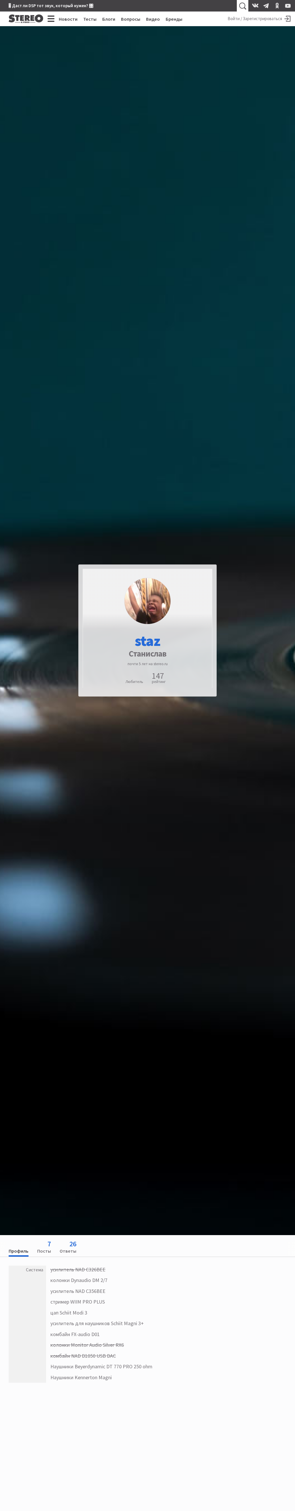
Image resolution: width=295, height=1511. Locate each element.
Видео (153, 19)
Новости (68, 19)
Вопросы (130, 19)
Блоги (108, 19)
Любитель (134, 682)
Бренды (174, 19)
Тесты (90, 19)
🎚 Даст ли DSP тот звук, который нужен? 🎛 (51, 5)
